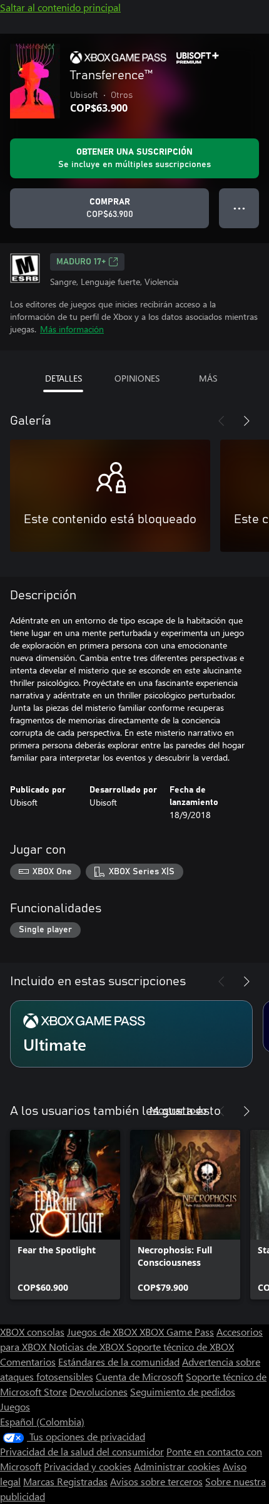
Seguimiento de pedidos (182, 1391)
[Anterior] (221, 421)
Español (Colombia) (42, 1421)
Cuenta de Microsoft (139, 1376)
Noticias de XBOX (87, 1346)
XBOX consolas (32, 1331)
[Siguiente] (246, 421)
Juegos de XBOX (103, 1331)
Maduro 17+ (81, 262)
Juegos (15, 1406)
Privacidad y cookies (87, 1466)
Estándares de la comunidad (119, 1361)
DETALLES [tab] (63, 378)
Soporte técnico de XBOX (180, 1346)
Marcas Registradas (65, 1481)
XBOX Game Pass (177, 1331)
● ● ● (239, 208)
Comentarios (28, 1361)
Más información (72, 329)
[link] (65, 1214)
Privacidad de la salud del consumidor (82, 1451)
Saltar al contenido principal (60, 7)
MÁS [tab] (208, 378)
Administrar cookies (177, 1466)
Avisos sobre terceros (156, 1481)
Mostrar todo (178, 1109)
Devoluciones (98, 1391)
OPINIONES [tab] (137, 378)
